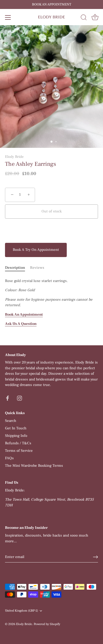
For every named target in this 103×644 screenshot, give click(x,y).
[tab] (17, 268)
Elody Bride (14, 156)
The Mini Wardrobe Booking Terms (34, 465)
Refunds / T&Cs (18, 443)
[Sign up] (95, 556)
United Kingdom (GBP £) (21, 611)
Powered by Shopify (47, 624)
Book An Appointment (24, 314)
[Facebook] (7, 398)
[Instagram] (19, 398)
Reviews (37, 267)
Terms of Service (19, 450)
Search (10, 420)
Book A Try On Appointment (36, 249)
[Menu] (8, 17)
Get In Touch (15, 428)
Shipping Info (16, 435)
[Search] (83, 18)
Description (15, 267)
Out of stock (52, 211)
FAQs (9, 458)
